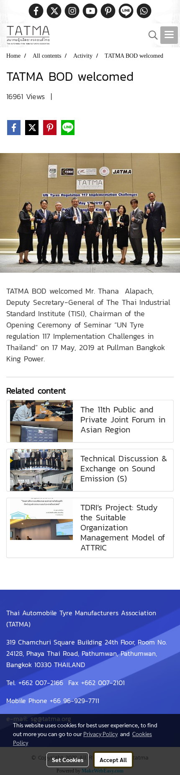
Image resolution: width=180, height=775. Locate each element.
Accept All (113, 759)
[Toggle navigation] (169, 35)
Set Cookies (67, 759)
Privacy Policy (100, 733)
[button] (150, 35)
